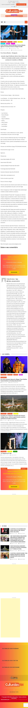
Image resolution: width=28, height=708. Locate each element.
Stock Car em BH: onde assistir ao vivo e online (4, 468)
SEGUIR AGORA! (14, 272)
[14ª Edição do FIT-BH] (14, 441)
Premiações (3, 377)
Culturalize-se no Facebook (10, 648)
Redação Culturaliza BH (14, 382)
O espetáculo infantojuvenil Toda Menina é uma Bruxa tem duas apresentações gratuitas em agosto (18, 555)
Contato (13, 2)
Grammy (15, 374)
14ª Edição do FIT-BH (6, 453)
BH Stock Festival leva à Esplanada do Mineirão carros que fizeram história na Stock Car (24, 468)
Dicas (15, 41)
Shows (13, 43)
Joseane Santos (13, 455)
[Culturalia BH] (14, 685)
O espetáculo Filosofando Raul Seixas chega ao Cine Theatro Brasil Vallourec (18, 530)
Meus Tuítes (3, 663)
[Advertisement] (14, 509)
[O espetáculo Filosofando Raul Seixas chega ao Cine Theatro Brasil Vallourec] (5, 531)
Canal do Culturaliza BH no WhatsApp (8, 4)
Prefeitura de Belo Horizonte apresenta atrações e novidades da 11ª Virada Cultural (18, 547)
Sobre (10, 2)
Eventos (3, 43)
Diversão (20, 41)
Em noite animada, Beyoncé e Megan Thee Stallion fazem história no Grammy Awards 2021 (14, 380)
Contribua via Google (21, 4)
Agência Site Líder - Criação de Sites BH (18, 699)
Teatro (15, 451)
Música (8, 43)
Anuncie (18, 2)
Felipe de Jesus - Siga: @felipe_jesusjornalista (13, 280)
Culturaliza (3, 41)
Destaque (10, 41)
